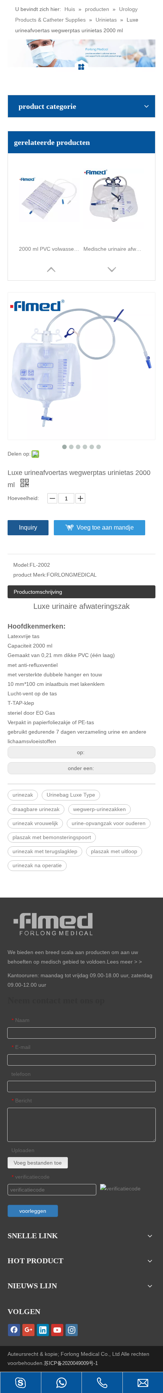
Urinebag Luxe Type (71, 795)
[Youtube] (57, 1330)
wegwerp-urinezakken (99, 809)
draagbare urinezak (36, 809)
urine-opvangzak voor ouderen (109, 823)
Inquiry (28, 527)
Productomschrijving (38, 592)
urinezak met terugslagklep (45, 851)
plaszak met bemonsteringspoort (52, 837)
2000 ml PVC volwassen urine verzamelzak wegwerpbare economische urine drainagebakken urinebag (49, 249)
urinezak (23, 795)
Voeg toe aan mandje (105, 527)
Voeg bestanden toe (38, 1163)
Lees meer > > (124, 962)
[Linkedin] (43, 1330)
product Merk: (30, 575)
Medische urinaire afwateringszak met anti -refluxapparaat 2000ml (113, 249)
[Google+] (28, 1330)
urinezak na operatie (37, 865)
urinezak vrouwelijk (35, 823)
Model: (21, 565)
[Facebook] (14, 1330)
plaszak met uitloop (114, 851)
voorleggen (32, 1211)
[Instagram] (72, 1330)
